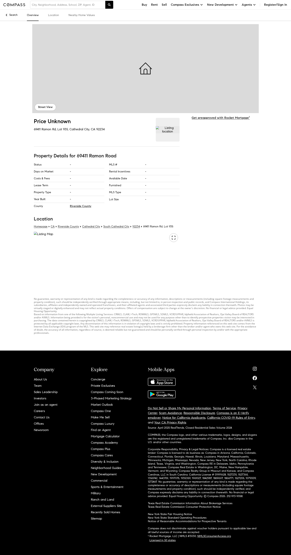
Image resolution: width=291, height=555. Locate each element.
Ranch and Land (102, 499)
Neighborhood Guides (106, 468)
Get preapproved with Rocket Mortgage (221, 118)
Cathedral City (91, 226)
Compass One (101, 411)
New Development (104, 474)
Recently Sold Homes (105, 512)
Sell (164, 5)
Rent (154, 5)
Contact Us (41, 417)
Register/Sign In (275, 5)
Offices (39, 423)
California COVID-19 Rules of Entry (231, 418)
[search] (109, 5)
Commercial (99, 480)
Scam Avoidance (170, 413)
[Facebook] (254, 377)
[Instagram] (254, 368)
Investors (40, 398)
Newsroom (41, 430)
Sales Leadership (46, 392)
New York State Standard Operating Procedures (177, 517)
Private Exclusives (103, 386)
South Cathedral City (116, 226)
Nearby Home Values (81, 15)
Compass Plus (100, 449)
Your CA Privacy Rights (170, 422)
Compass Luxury (102, 423)
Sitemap (96, 518)
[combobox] (67, 5)
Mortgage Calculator (105, 436)
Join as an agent (45, 405)
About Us (40, 379)
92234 (100, 129)
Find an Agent (101, 430)
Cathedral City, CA (82, 129)
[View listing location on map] (168, 130)
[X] (254, 386)
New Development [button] (220, 5)
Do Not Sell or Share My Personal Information (179, 408)
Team (38, 386)
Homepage (41, 226)
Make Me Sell (100, 417)
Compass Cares (102, 455)
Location (53, 15)
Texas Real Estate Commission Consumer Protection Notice (184, 507)
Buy (144, 5)
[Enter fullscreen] (173, 237)
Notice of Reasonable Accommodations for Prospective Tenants (187, 521)
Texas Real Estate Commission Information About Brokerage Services (190, 503)
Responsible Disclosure (199, 413)
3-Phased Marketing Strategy (111, 398)
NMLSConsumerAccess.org (214, 536)
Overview (33, 15)
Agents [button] (247, 5)
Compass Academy (104, 442)
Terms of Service (224, 408)
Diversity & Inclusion (105, 461)
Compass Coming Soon (107, 392)
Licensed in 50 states (162, 540)
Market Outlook (102, 405)
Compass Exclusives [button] (185, 5)
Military (96, 493)
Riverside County (80, 206)
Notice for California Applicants (183, 418)
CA (53, 226)
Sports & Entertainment (107, 487)
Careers (39, 411)
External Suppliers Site (106, 506)
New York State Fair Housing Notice (170, 514)
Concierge (98, 379)
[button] (145, 68)
